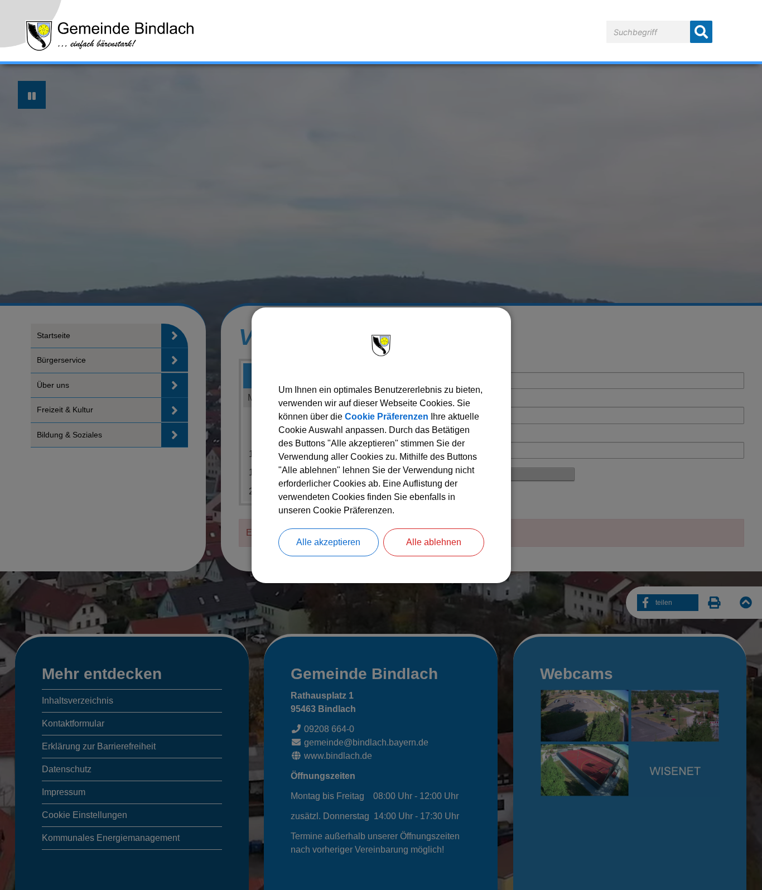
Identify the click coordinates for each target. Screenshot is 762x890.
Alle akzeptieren (328, 542)
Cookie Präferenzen (386, 416)
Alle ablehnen (433, 542)
